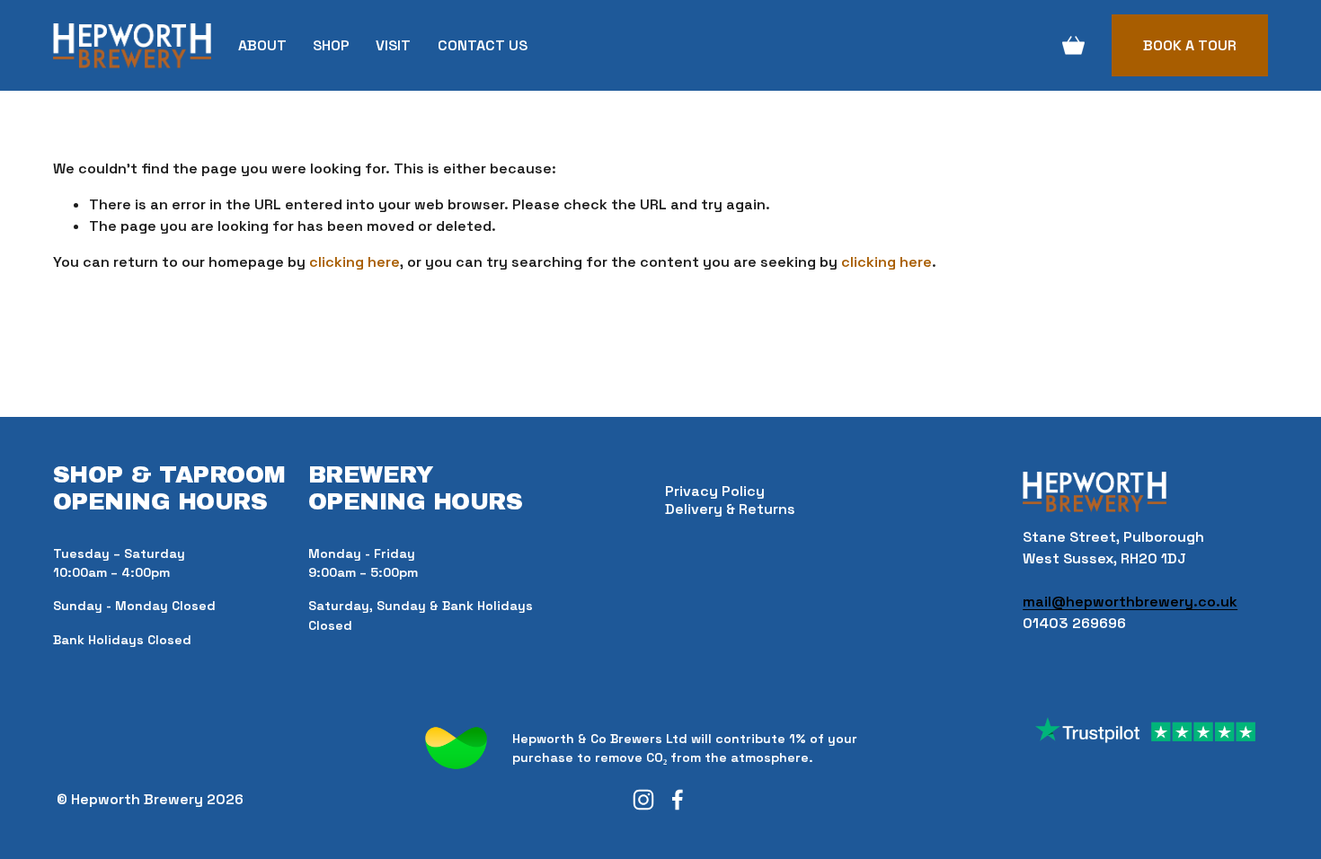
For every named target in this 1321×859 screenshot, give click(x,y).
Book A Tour (1190, 45)
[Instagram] (643, 799)
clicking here (354, 261)
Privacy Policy (715, 491)
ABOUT (262, 45)
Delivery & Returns (730, 509)
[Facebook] (677, 799)
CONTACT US (483, 45)
